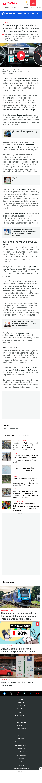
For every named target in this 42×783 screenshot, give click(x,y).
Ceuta (15, 453)
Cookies (21, 765)
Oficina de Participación (21, 755)
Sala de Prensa (21, 725)
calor (15, 476)
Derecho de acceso (21, 742)
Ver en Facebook (4, 693)
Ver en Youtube (38, 693)
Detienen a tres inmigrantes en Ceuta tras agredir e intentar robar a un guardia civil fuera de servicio (6, 456)
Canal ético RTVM (21, 752)
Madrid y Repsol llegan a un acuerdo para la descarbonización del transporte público (7, 324)
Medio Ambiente (7, 610)
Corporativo (21, 723)
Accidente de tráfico (21, 440)
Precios (12, 429)
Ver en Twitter (11, 693)
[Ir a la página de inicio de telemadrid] (9, 3)
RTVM (21, 699)
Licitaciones (21, 748)
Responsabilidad (21, 728)
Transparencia (21, 732)
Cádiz (15, 466)
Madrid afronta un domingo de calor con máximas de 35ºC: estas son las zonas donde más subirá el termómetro (6, 479)
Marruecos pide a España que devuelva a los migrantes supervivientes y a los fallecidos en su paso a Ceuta (6, 492)
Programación (36, 8)
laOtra (21, 712)
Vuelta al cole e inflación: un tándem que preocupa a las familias (20, 632)
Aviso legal (21, 762)
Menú (39, 3)
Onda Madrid (23, 8)
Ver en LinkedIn (31, 693)
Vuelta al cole (7, 646)
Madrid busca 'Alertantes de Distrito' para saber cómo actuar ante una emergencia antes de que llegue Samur (6, 505)
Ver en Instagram (18, 693)
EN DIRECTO (9, 14)
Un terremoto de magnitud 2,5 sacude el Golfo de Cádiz (6, 469)
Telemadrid (21, 705)
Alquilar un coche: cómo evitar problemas (7, 180)
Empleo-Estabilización (21, 745)
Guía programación (21, 715)
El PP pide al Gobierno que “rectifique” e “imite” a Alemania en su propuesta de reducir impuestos (7, 232)
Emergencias (18, 501)
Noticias (5, 8)
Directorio (21, 735)
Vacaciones (5, 680)
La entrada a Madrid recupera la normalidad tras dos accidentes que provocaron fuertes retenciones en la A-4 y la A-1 (6, 444)
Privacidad (21, 758)
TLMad (13, 8)
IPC (17, 429)
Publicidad (21, 738)
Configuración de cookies (21, 768)
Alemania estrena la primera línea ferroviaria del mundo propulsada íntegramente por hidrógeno (7, 133)
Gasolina (6, 22)
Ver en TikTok (24, 693)
